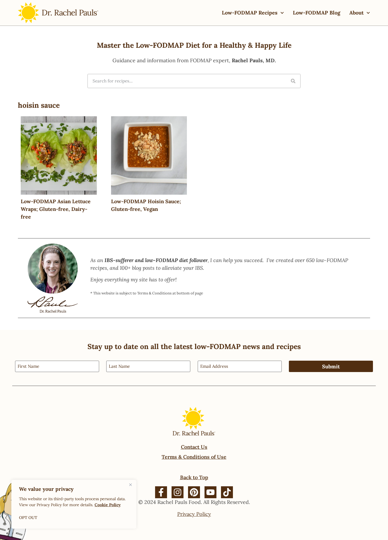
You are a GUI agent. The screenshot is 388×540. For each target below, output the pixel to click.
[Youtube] (210, 492)
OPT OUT (28, 517)
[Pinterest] (194, 492)
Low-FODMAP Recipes (250, 12)
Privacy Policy (194, 514)
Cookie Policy (108, 504)
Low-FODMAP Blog (316, 12)
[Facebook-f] (161, 492)
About (356, 12)
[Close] (130, 484)
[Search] (293, 81)
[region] (73, 504)
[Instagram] (177, 492)
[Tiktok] (227, 492)
